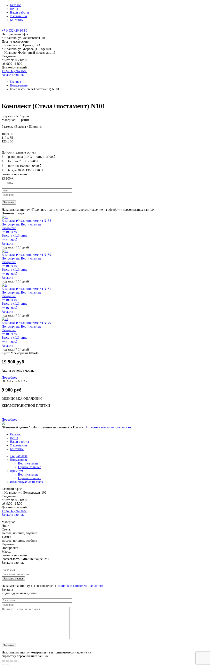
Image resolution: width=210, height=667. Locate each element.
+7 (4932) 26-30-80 (14, 30)
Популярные (18, 85)
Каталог (15, 5)
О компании (18, 16)
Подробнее (9, 377)
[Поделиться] (7, 660)
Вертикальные (28, 463)
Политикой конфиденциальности (79, 585)
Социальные (18, 456)
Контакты (17, 20)
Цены (14, 8)
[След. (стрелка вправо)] (7, 664)
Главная (15, 81)
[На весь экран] (11, 660)
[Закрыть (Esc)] (3, 660)
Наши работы (19, 12)
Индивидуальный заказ (26, 482)
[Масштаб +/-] (15, 660)
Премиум (16, 470)
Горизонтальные (29, 467)
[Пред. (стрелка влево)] (3, 664)
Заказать (7, 243)
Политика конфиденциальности (108, 427)
